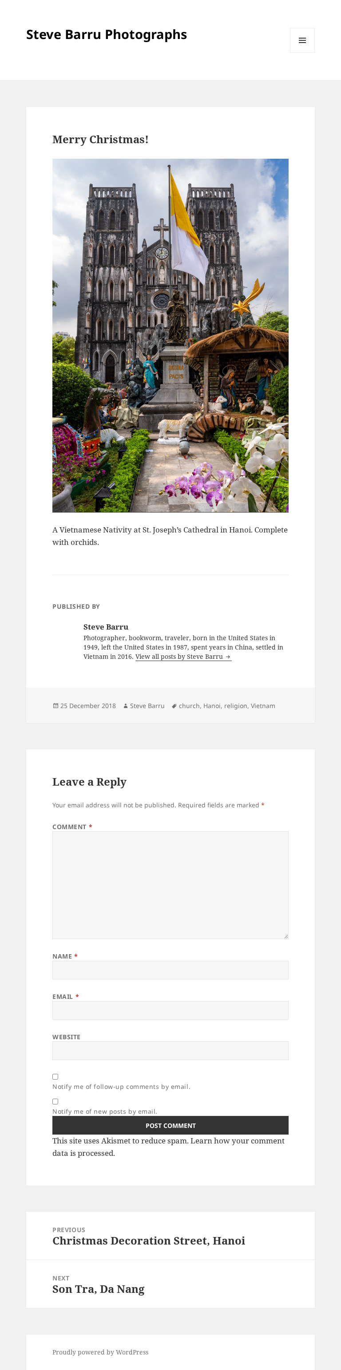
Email (65, 996)
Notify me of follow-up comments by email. (121, 1086)
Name (65, 956)
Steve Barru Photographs (106, 34)
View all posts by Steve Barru (180, 656)
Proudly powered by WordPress (100, 1352)
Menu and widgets (302, 52)
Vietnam (263, 705)
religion (235, 705)
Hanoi (212, 705)
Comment (72, 826)
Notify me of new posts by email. (105, 1111)
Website (66, 1037)
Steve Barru (147, 705)
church (189, 705)
